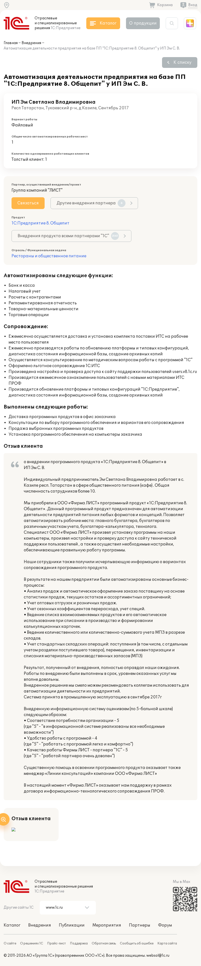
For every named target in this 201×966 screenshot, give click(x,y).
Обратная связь (104, 943)
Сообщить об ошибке (136, 943)
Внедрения (31, 43)
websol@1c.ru (157, 956)
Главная (11, 43)
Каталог (12, 925)
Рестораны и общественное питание (49, 256)
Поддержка (79, 943)
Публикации (72, 925)
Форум (165, 925)
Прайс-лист (56, 943)
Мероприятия (106, 925)
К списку (182, 62)
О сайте (10, 943)
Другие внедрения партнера (90, 203)
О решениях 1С (31, 943)
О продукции (143, 23)
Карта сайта (167, 943)
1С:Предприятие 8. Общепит (40, 223)
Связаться (28, 203)
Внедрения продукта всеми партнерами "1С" (68, 236)
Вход (192, 5)
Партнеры (139, 925)
